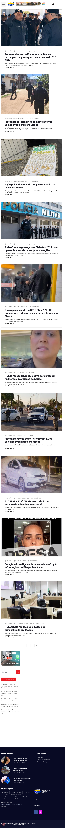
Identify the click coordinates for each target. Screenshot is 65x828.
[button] (3, 4)
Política (37, 51)
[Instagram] (40, 812)
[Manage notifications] (3, 824)
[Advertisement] (32, 734)
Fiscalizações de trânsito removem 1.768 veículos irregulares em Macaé (28, 440)
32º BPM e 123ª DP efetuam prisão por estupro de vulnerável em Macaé (27, 503)
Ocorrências (35, 118)
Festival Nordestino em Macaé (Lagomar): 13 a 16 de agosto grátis (9, 693)
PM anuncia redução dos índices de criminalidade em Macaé (25, 628)
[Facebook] (36, 812)
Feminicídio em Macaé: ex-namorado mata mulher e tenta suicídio (9, 686)
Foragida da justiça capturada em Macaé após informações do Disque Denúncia (31, 566)
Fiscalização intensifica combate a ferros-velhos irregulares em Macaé (29, 123)
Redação (9, 51)
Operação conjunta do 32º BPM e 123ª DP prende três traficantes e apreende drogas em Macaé (31, 313)
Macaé (32, 51)
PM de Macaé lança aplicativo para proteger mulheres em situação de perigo (30, 377)
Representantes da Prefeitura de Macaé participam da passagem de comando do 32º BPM (30, 57)
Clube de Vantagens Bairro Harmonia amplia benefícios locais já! (10, 711)
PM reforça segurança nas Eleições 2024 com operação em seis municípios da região (31, 249)
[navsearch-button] (51, 4)
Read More (8, 67)
